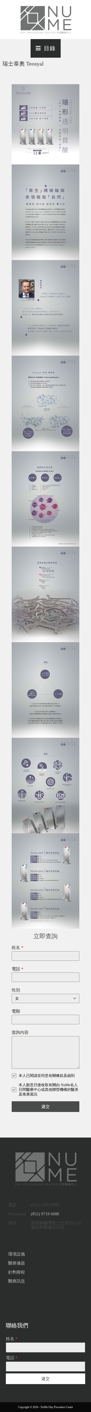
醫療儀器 (16, 1263)
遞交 (45, 1106)
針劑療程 (16, 1272)
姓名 (17, 947)
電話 (17, 969)
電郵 (16, 1011)
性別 (16, 990)
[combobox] (46, 998)
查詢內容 (20, 1032)
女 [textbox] (17, 998)
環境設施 (16, 1254)
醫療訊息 (16, 1281)
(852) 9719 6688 (45, 1214)
